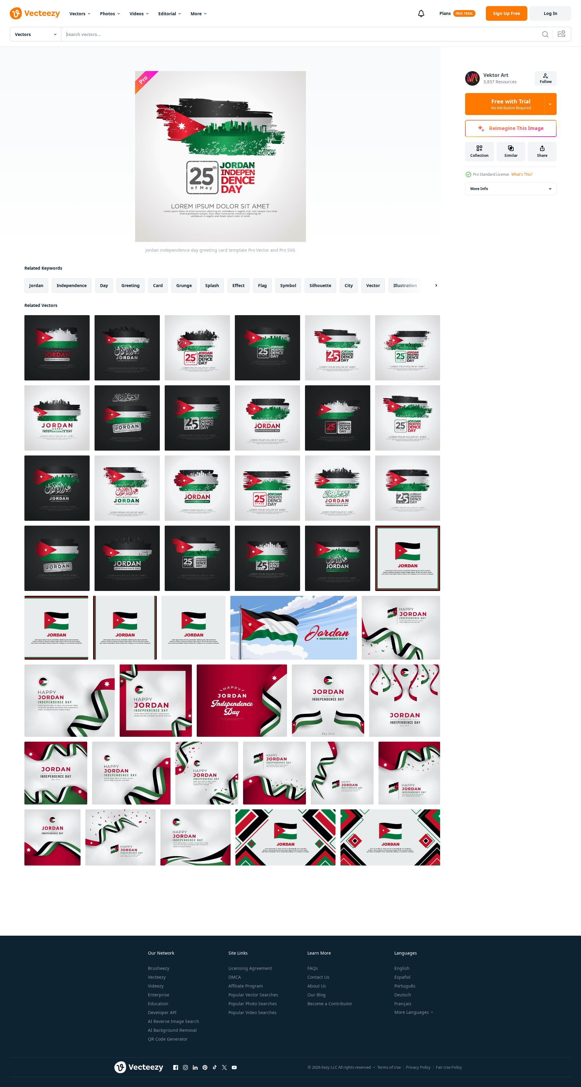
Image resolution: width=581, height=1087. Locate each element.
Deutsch (402, 995)
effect (238, 285)
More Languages (411, 1012)
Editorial (167, 13)
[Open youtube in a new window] (234, 1067)
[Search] (545, 34)
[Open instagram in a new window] (185, 1067)
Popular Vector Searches (253, 995)
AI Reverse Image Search (173, 1021)
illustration (405, 285)
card (158, 285)
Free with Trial (511, 104)
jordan (36, 285)
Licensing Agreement (250, 968)
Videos (137, 13)
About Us (316, 986)
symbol (288, 285)
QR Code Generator (168, 1039)
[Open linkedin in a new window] (195, 1067)
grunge (184, 285)
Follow (546, 81)
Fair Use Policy (449, 1067)
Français (402, 1003)
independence (72, 285)
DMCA (234, 977)
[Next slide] (431, 285)
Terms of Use (389, 1067)
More (196, 13)
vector (373, 285)
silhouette (320, 285)
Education (158, 1003)
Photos (107, 13)
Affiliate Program (245, 986)
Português (404, 986)
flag (262, 285)
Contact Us (318, 977)
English (402, 968)
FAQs (312, 968)
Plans (445, 13)
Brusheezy (158, 968)
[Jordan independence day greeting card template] (57, 347)
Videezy (155, 986)
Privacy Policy (418, 1067)
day (104, 285)
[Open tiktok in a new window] (214, 1067)
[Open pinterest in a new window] (205, 1067)
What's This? (522, 174)
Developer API (162, 1012)
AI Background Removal (172, 1030)
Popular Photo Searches (252, 1003)
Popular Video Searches (252, 1012)
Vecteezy (157, 977)
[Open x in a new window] (224, 1067)
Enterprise (158, 995)
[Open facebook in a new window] (175, 1067)
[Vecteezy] (35, 13)
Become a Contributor (329, 1003)
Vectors (77, 13)
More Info (479, 188)
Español (402, 977)
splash (212, 285)
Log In (550, 13)
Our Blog (316, 995)
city (349, 285)
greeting (130, 285)
